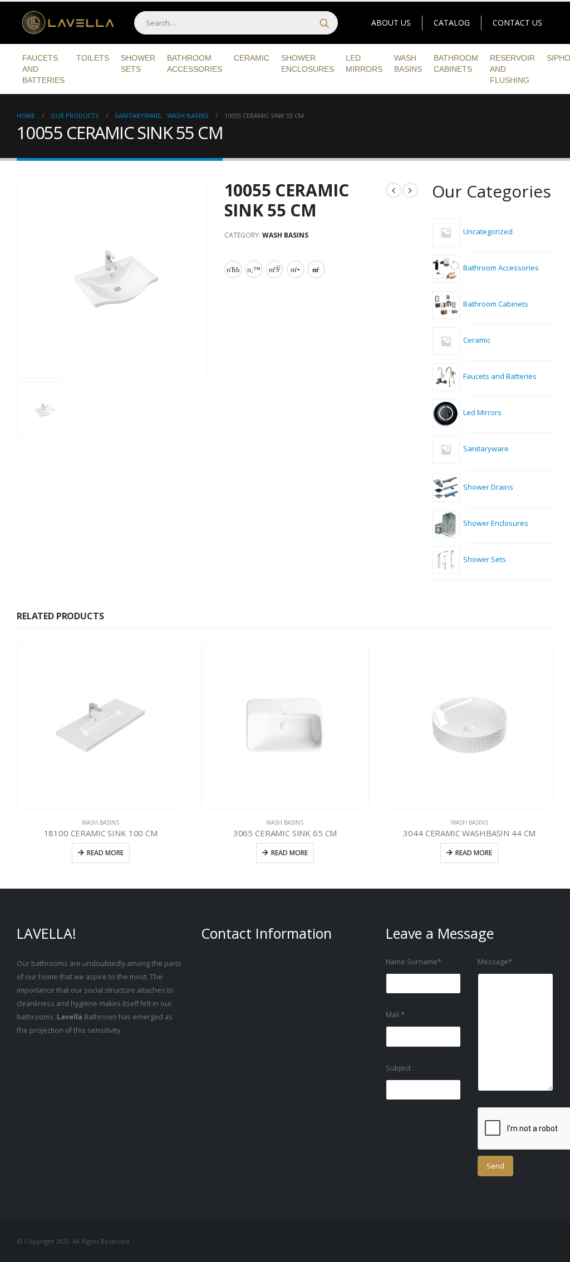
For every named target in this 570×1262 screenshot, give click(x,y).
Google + (295, 269)
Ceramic (251, 57)
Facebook (233, 269)
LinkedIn (274, 269)
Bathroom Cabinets (456, 63)
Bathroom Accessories (194, 63)
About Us (391, 22)
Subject (398, 1068)
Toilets (92, 57)
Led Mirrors (364, 63)
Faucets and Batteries (43, 69)
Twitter (254, 269)
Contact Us (517, 22)
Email (316, 269)
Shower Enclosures (307, 63)
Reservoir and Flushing (512, 69)
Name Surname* (413, 962)
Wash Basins (408, 63)
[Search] (324, 23)
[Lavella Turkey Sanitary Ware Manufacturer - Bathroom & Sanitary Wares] (64, 23)
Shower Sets (138, 63)
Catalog (452, 22)
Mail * (395, 1014)
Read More (105, 852)
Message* (495, 962)
